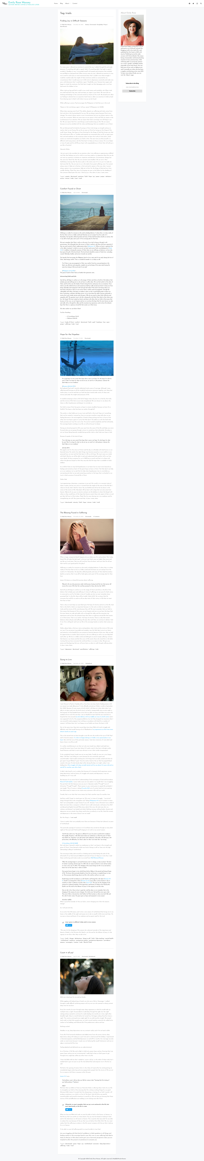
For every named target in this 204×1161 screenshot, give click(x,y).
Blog (61, 3)
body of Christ (69, 322)
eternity (75, 502)
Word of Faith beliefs (66, 781)
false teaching (100, 938)
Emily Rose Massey (19, 2)
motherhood (64, 940)
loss (104, 322)
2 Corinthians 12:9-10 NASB (70, 843)
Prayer (105, 24)
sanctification (84, 649)
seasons (62, 942)
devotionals (68, 502)
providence (107, 940)
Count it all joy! (66, 953)
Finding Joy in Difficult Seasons (73, 21)
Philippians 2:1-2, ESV (69, 270)
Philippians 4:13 (94, 800)
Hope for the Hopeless (69, 334)
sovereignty (69, 942)
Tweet (69, 925)
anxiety (67, 176)
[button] (201, 3)
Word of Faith (88, 942)
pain (108, 322)
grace (74, 1143)
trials (72, 178)
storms (67, 178)
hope (90, 176)
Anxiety (87, 24)
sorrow (62, 178)
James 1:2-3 (63, 1076)
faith (86, 176)
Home (56, 3)
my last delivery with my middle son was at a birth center (92, 716)
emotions (80, 176)
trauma (76, 942)
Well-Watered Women (97, 858)
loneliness (99, 322)
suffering (67, 324)
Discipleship (100, 24)
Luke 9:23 (89, 882)
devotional (74, 176)
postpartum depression (96, 940)
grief (94, 322)
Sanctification (63, 26)
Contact (75, 3)
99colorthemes (121, 1158)
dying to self (86, 938)
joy (94, 176)
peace (97, 176)
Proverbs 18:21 (86, 788)
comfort (77, 322)
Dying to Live (66, 660)
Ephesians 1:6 (91, 246)
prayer (102, 176)
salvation (108, 176)
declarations (78, 938)
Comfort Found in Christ (70, 189)
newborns (72, 940)
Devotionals (93, 24)
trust (76, 178)
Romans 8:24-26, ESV (69, 386)
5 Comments (96, 516)
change (71, 938)
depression (68, 649)
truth (80, 178)
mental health (109, 938)
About (67, 3)
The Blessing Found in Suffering (73, 513)
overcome (96, 1143)
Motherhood (89, 663)
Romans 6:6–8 (85, 880)
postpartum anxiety (82, 940)
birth (66, 938)
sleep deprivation (105, 1143)
